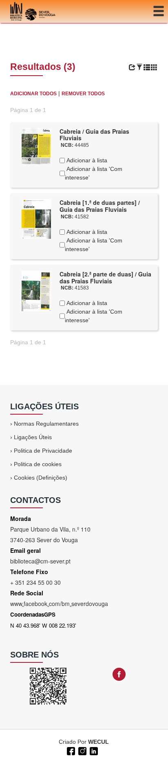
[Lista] (146, 67)
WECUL (98, 741)
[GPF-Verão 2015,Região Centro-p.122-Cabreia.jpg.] (36, 218)
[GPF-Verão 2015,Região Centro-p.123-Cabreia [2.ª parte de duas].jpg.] (36, 290)
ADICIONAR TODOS (33, 93)
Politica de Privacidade (43, 450)
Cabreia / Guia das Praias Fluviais (94, 134)
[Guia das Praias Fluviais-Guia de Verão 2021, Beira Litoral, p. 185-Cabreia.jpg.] (36, 145)
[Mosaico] (154, 67)
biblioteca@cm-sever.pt (40, 561)
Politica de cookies (38, 464)
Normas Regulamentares (46, 423)
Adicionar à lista (86, 160)
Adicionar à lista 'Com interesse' (93, 173)
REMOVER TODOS (83, 93)
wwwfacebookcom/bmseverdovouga (59, 603)
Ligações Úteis (33, 437)
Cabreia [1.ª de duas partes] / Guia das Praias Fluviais (100, 205)
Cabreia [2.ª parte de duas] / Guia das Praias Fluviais (105, 277)
